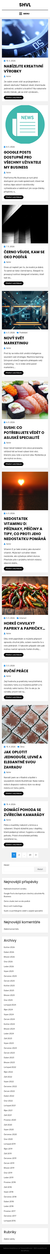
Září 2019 (8, 1154)
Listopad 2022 (10, 1067)
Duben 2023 (9, 1058)
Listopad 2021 (10, 1106)
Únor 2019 (8, 1173)
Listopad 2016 (10, 1221)
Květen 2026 (9, 947)
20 (31, 855)
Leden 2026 (9, 966)
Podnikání (23, 333)
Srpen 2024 (9, 1014)
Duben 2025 (9, 990)
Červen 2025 (9, 981)
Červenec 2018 (10, 1197)
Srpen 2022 (9, 1082)
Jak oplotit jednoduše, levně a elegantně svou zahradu (23, 760)
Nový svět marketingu (16, 341)
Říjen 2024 (8, 1010)
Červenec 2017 (10, 1216)
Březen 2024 (9, 1029)
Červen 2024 (9, 1019)
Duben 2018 (9, 1202)
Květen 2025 (9, 986)
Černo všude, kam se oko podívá (24, 255)
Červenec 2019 (10, 1158)
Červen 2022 (9, 1091)
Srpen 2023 (9, 1043)
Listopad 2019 (10, 1144)
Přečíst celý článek (14, 97)
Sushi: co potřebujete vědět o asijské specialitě (24, 432)
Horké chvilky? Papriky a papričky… (24, 626)
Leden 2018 (8, 1206)
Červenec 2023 (10, 1048)
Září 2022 (8, 1077)
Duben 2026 (9, 952)
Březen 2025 (9, 995)
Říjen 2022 (8, 1072)
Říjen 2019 (8, 1149)
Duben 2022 (9, 1096)
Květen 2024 (9, 1024)
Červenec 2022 (10, 1086)
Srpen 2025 (9, 971)
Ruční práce (16, 671)
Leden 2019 (8, 1178)
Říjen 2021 (8, 1110)
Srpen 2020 (9, 1130)
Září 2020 (8, 1125)
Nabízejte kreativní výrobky (15, 889)
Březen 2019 (9, 1168)
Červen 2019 (9, 1163)
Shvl (25, 5)
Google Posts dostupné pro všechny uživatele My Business (22, 160)
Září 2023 (8, 1038)
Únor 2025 (8, 1000)
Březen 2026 (9, 957)
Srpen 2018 (8, 1192)
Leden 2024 (9, 1034)
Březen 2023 (9, 1062)
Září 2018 (8, 1187)
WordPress (25, 1251)
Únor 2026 (8, 962)
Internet (22, 618)
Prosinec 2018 (10, 1182)
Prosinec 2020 (10, 1120)
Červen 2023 (9, 1053)
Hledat (6, 865)
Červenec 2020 (10, 1134)
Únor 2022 (8, 1101)
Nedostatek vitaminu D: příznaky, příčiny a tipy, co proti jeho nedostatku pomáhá (25, 528)
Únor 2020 (8, 1139)
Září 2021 (8, 1115)
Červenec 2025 (10, 976)
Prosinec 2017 (10, 1211)
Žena (22, 747)
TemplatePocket (26, 1248)
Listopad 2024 (10, 1005)
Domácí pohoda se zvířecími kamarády (24, 812)
